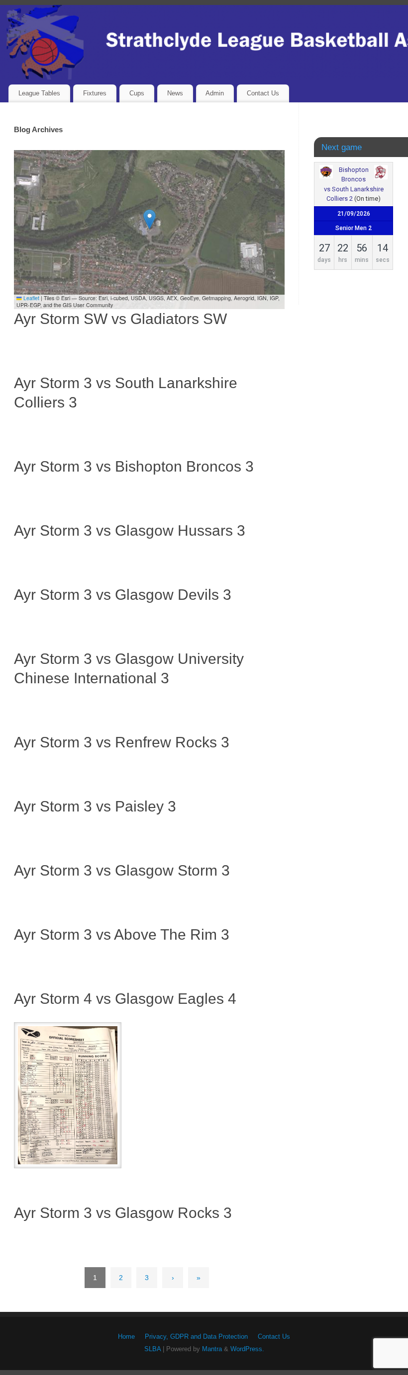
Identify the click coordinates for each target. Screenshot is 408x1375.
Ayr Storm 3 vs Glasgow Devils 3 (122, 594)
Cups (136, 93)
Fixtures (94, 93)
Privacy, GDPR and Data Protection (196, 1336)
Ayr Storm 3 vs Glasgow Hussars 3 (129, 530)
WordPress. (247, 1349)
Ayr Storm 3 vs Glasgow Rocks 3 (123, 1213)
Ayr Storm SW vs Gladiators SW (120, 319)
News (175, 93)
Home (126, 1336)
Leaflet (30, 298)
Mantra (212, 1349)
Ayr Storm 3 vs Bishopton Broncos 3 (134, 466)
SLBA (152, 1349)
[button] (149, 219)
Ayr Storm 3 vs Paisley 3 (95, 806)
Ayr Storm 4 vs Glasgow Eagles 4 (125, 998)
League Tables (39, 93)
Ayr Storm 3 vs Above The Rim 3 (121, 934)
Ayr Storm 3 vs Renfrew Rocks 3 (121, 742)
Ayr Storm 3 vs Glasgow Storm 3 (122, 870)
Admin (214, 93)
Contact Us (263, 93)
